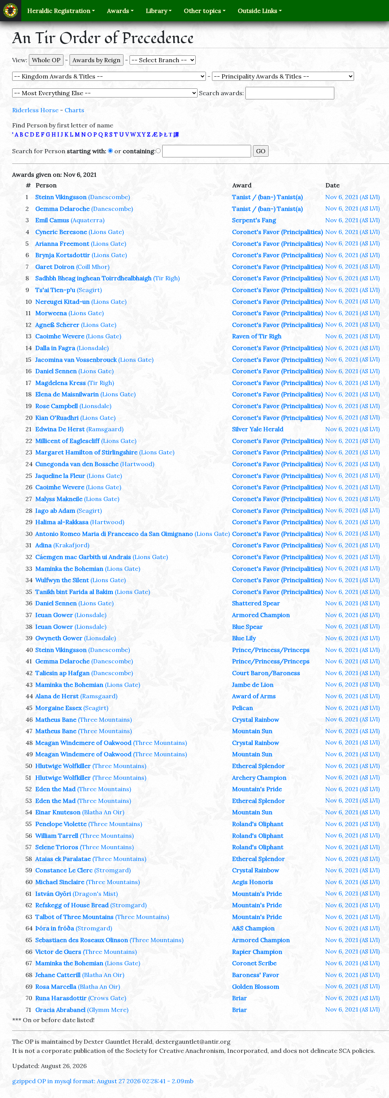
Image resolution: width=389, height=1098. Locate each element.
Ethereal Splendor (258, 766)
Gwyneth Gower (58, 638)
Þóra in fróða (54, 928)
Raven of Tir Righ (256, 336)
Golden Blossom (255, 986)
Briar (239, 998)
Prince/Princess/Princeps (271, 649)
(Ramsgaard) (104, 429)
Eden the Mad (55, 789)
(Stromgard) (112, 870)
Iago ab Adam (55, 510)
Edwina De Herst (60, 429)
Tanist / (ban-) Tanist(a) (267, 197)
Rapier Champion (257, 951)
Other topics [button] (202, 10)
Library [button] (156, 10)
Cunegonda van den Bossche (77, 464)
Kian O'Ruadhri (57, 417)
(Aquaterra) (87, 220)
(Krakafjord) (71, 545)
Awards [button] (118, 10)
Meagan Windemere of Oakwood (83, 742)
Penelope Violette (61, 824)
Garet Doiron (54, 266)
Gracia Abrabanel (60, 1009)
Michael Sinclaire (59, 882)
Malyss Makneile (58, 499)
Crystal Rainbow (255, 719)
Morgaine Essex (58, 708)
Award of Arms (254, 696)
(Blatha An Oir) (103, 812)
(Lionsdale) (93, 348)
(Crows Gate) (107, 998)
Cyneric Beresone (61, 232)
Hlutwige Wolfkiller (63, 766)
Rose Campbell (56, 406)
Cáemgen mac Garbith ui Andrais (83, 557)
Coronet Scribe (254, 963)
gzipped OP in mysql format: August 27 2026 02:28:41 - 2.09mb (102, 1081)
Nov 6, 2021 (352, 197)
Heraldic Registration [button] (58, 10)
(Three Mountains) (105, 719)
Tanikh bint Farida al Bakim (74, 591)
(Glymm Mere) (107, 1009)
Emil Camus (52, 220)
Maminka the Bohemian (69, 568)
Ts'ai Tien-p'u (55, 290)
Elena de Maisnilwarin (67, 394)
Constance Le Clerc (64, 870)
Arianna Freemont (62, 243)
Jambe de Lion (253, 684)
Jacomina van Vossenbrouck (76, 359)
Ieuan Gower (54, 615)
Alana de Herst (57, 696)
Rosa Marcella (55, 986)
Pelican (242, 708)
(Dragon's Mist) (95, 893)
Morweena (51, 313)
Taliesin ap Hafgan (62, 673)
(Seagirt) (89, 290)
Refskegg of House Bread (72, 905)
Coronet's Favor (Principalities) (277, 232)
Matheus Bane (55, 719)
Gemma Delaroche (62, 208)
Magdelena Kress (60, 382)
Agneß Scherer (57, 324)
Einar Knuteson (58, 812)
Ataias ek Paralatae (63, 858)
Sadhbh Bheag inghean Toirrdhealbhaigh (93, 278)
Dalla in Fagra (55, 348)
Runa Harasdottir (61, 998)
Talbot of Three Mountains (74, 916)
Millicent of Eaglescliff (67, 441)
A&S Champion (253, 928)
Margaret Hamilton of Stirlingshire (86, 452)
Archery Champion (259, 777)
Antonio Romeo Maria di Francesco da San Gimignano (114, 533)
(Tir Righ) (166, 278)
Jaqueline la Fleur (60, 475)
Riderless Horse (35, 110)
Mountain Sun (252, 731)
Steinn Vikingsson (61, 197)
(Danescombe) (109, 197)
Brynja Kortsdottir (62, 255)
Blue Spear (247, 626)
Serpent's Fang (254, 220)
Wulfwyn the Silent (62, 580)
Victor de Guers (58, 951)
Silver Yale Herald (257, 429)
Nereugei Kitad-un (62, 301)
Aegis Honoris (252, 882)
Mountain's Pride (257, 789)
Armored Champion (261, 615)
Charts (74, 110)
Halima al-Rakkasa (62, 522)
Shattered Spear (256, 603)
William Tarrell (56, 835)
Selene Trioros (56, 847)
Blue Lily (244, 638)
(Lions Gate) (106, 232)
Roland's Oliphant (257, 824)
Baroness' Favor (255, 975)
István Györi (53, 893)
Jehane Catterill (58, 975)
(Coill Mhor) (92, 266)
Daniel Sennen (56, 371)
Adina (43, 545)
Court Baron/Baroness (266, 673)
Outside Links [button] (257, 10)
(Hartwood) (137, 464)
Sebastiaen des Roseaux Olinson (81, 940)
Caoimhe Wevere (59, 336)
